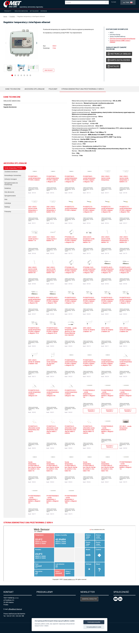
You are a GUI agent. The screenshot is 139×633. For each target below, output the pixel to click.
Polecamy (53, 89)
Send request (49, 70)
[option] (21, 43)
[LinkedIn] (120, 600)
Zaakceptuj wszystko (93, 622)
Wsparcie (43, 11)
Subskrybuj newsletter (89, 599)
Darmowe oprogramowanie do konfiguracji (122, 38)
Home (5, 16)
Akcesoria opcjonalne (35, 89)
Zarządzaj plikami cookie (94, 627)
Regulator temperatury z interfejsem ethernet (31, 16)
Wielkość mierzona (21, 11)
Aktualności (34, 11)
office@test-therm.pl (15, 609)
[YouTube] (115, 600)
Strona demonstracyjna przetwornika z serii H (82, 89)
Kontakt (113, 2)
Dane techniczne (12, 89)
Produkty (7, 11)
